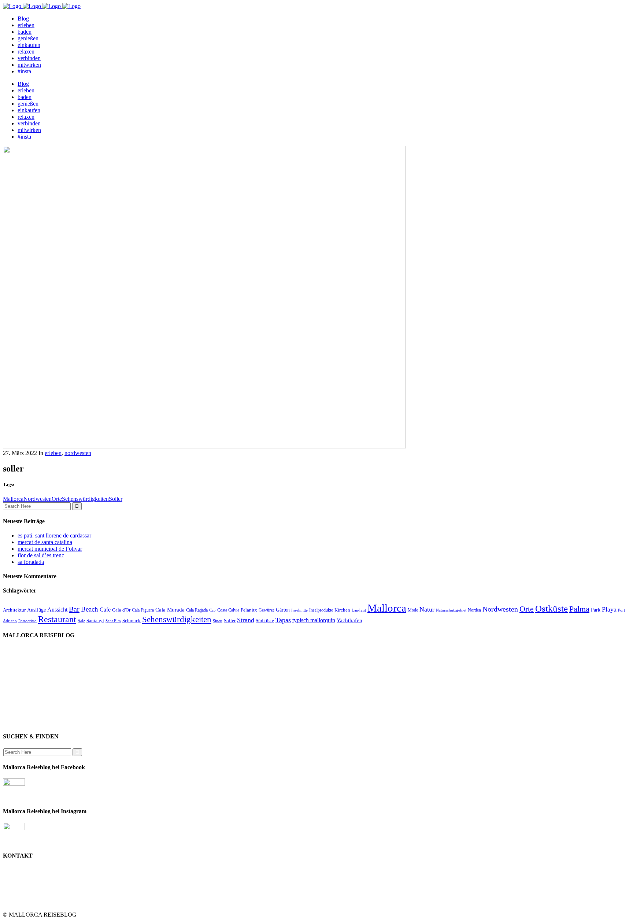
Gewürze (266, 610)
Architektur (14, 610)
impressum (30, 682)
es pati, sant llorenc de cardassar (54, 535)
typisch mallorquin (313, 620)
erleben (53, 453)
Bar (74, 609)
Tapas (283, 620)
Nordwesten (37, 499)
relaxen (26, 676)
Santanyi (95, 620)
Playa (609, 609)
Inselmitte (299, 610)
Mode (413, 610)
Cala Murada (170, 610)
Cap (212, 610)
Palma (579, 609)
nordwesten (77, 453)
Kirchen (342, 610)
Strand (245, 620)
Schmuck (131, 620)
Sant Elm (113, 621)
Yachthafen (349, 620)
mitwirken (29, 702)
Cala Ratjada (197, 610)
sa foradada (31, 562)
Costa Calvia (228, 610)
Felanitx (249, 610)
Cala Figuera (143, 610)
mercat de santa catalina (45, 542)
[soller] (204, 446)
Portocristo (27, 621)
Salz (81, 620)
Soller (115, 499)
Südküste (265, 620)
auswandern (31, 722)
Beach (89, 609)
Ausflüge (36, 610)
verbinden (29, 715)
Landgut (359, 610)
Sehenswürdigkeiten (85, 499)
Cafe (105, 609)
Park (595, 610)
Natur (426, 609)
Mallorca (13, 499)
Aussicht (57, 609)
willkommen (32, 649)
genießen (28, 656)
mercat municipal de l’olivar (50, 549)
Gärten (283, 610)
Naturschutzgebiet (451, 610)
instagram (29, 709)
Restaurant (57, 619)
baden (25, 669)
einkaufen (29, 663)
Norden (474, 610)
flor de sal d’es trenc (41, 555)
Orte (57, 499)
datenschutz (31, 696)
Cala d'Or (121, 610)
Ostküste (551, 608)
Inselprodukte (321, 610)
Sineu (217, 621)
